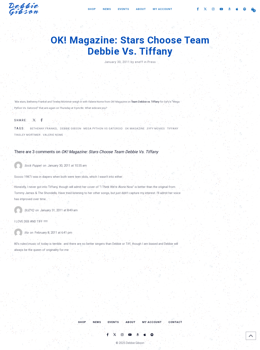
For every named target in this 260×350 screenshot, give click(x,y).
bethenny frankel (44, 128)
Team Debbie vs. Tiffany (145, 101)
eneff (139, 62)
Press (151, 62)
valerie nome (53, 134)
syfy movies (156, 128)
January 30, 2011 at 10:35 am (67, 165)
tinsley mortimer (27, 134)
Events (123, 9)
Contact (175, 322)
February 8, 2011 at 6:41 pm (53, 232)
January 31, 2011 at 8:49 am (59, 210)
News (107, 9)
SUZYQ (29, 210)
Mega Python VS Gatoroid (103, 128)
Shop (92, 9)
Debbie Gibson (70, 128)
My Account (162, 9)
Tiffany (172, 128)
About (141, 9)
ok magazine (135, 128)
